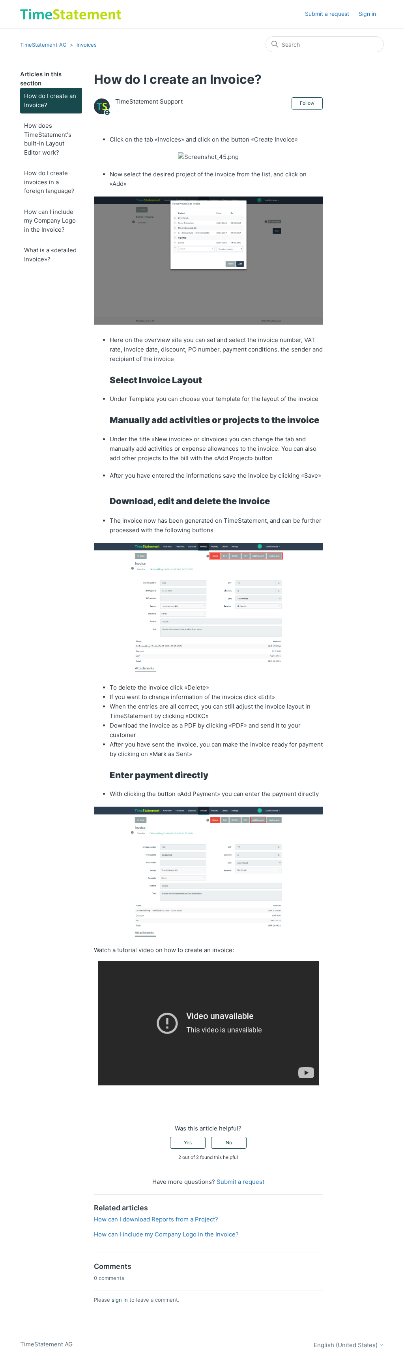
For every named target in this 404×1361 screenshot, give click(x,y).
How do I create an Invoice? (50, 100)
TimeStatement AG (43, 45)
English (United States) (346, 1345)
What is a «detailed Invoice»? (50, 254)
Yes (188, 1143)
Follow (307, 103)
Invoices (87, 45)
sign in (120, 1300)
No (229, 1143)
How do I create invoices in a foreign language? (49, 182)
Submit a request (327, 13)
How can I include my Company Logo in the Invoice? (50, 220)
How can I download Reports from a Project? (156, 1219)
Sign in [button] (367, 13)
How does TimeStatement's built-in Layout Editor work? (47, 139)
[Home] (70, 14)
